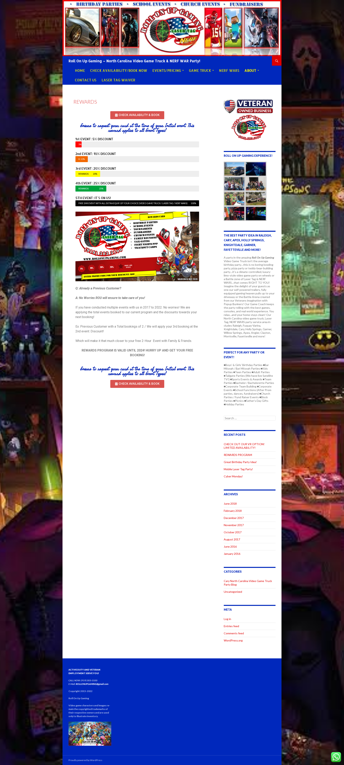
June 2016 (230, 546)
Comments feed (234, 633)
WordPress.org (233, 640)
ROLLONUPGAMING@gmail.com (92, 683)
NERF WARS (229, 70)
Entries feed (231, 626)
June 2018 (230, 503)
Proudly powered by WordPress (85, 760)
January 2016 (232, 553)
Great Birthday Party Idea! (240, 462)
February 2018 (233, 510)
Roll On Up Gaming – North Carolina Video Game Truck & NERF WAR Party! (134, 60)
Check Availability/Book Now (118, 70)
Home (80, 70)
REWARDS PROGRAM (238, 454)
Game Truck (200, 70)
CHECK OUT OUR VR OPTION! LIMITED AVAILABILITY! (244, 445)
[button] (137, 115)
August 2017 (232, 539)
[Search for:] (250, 418)
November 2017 (234, 525)
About (250, 70)
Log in (227, 619)
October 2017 (232, 532)
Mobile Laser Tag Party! (238, 469)
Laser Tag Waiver (118, 80)
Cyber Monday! (233, 476)
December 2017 (234, 518)
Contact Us (85, 80)
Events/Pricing (166, 70)
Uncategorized (233, 591)
